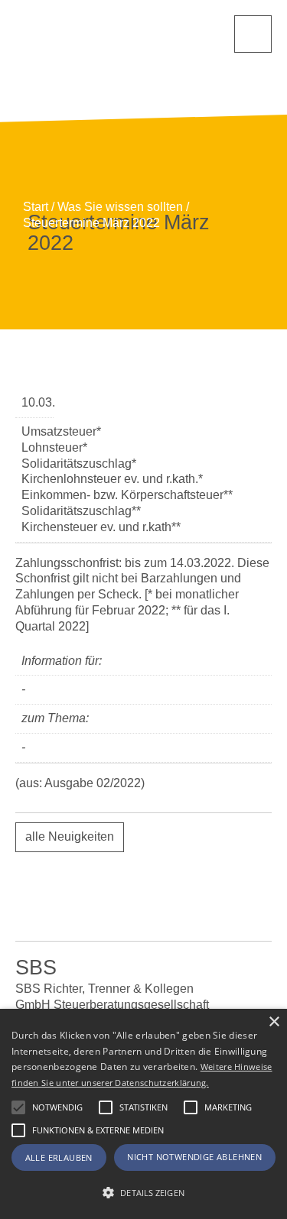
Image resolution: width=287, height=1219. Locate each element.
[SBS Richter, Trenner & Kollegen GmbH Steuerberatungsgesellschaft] (91, 62)
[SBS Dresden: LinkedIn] (84, 907)
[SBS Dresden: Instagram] (203, 907)
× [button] (273, 1022)
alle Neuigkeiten (69, 836)
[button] (18, 1107)
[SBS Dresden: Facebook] (143, 907)
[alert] (143, 1114)
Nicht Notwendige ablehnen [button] (194, 1156)
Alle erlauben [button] (59, 1157)
